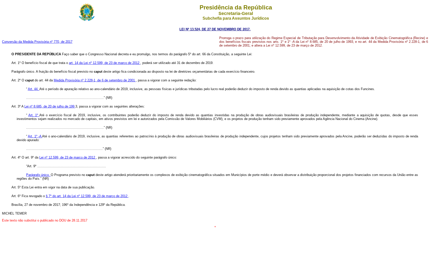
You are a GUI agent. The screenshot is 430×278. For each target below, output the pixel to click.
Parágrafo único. (38, 175)
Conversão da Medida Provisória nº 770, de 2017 (37, 42)
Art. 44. (33, 89)
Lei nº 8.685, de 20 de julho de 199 (49, 106)
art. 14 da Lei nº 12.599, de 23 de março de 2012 (104, 63)
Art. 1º (33, 115)
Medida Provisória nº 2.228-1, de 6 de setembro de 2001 (95, 80)
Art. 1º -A (35, 136)
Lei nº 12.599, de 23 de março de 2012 (67, 157)
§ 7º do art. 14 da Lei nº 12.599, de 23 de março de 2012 (87, 196)
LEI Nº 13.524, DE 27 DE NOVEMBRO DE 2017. (215, 29)
